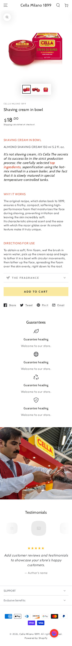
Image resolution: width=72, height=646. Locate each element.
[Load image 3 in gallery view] (45, 89)
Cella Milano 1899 (15, 103)
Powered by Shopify (36, 638)
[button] (58, 5)
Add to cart (36, 291)
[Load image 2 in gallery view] (36, 89)
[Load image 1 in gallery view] (26, 89)
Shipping (8, 124)
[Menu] (5, 5)
